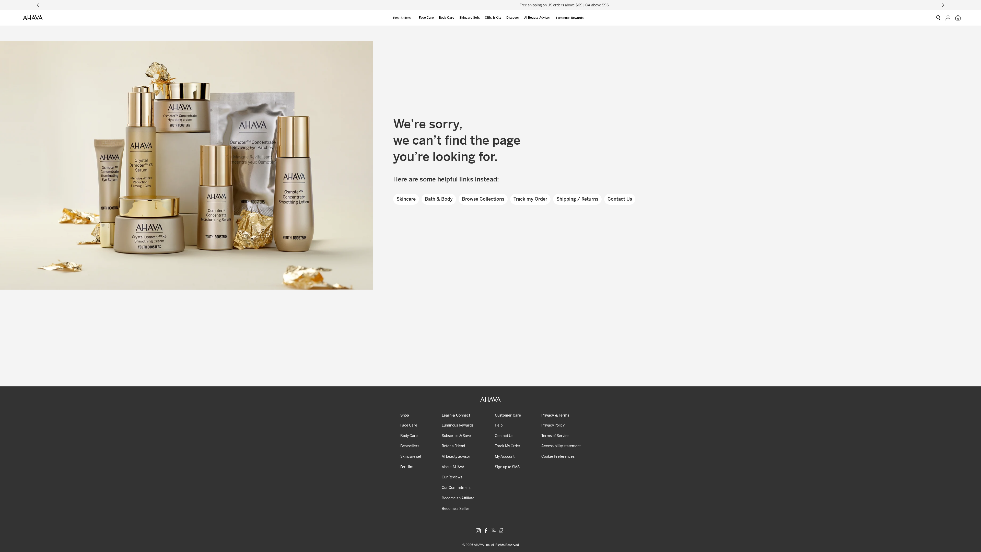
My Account (505, 456)
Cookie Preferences (558, 456)
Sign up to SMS (507, 467)
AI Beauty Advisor (537, 18)
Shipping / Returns (577, 199)
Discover (512, 18)
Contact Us (620, 199)
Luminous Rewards (569, 18)
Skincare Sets (469, 18)
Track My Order (507, 446)
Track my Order (530, 199)
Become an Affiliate (458, 498)
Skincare (406, 199)
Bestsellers (409, 446)
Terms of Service (555, 435)
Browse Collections (483, 199)
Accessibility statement (561, 446)
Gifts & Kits (493, 18)
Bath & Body (439, 199)
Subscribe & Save (456, 435)
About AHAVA (453, 467)
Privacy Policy (553, 425)
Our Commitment (456, 487)
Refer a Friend (453, 446)
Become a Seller (455, 508)
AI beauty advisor (456, 456)
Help (499, 425)
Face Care (426, 18)
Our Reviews (452, 477)
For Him (406, 467)
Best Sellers (402, 18)
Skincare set (410, 456)
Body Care (446, 18)
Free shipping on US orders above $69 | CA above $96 (490, 5)
